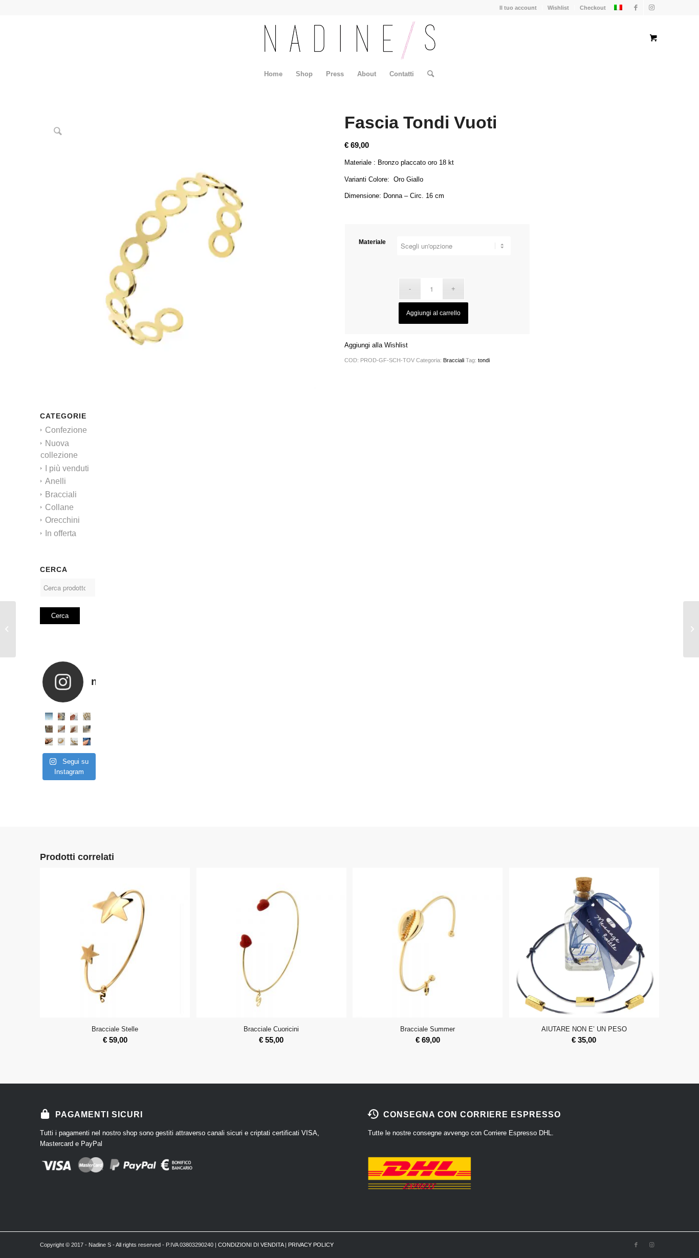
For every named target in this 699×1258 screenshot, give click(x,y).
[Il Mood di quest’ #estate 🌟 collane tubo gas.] (49, 716)
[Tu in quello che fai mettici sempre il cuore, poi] (74, 729)
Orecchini (62, 520)
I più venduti (67, 468)
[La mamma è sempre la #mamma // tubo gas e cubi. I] (61, 741)
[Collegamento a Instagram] (651, 7)
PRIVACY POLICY (311, 1245)
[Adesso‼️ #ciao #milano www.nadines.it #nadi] (87, 741)
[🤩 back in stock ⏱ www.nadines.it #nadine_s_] (87, 716)
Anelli (55, 481)
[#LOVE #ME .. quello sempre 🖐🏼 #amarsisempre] (61, 716)
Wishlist (558, 8)
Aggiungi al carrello (433, 313)
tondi (484, 360)
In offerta (60, 533)
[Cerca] (427, 74)
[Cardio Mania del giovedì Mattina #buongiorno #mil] (87, 729)
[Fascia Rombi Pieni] (691, 629)
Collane (59, 507)
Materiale (372, 242)
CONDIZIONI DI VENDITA (250, 1245)
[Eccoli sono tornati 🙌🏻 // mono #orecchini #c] (74, 716)
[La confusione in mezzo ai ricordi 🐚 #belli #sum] (49, 729)
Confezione (66, 430)
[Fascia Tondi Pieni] (8, 629)
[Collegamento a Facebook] (635, 7)
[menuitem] (273, 74)
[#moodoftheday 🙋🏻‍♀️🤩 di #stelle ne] (61, 729)
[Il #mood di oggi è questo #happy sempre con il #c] (74, 741)
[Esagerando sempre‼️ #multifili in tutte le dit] (49, 741)
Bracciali (61, 494)
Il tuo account (518, 8)
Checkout (593, 8)
